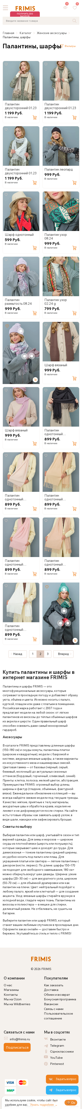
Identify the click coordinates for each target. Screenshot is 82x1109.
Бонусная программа (60, 999)
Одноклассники (62, 1051)
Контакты (11, 994)
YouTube (56, 1057)
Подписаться (17, 1047)
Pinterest (57, 1064)
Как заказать (53, 985)
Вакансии (51, 1004)
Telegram (57, 1045)
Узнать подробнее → (44, 1104)
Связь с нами (53, 1009)
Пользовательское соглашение (58, 1015)
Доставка (51, 990)
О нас (8, 985)
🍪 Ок (71, 1102)
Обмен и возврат (57, 994)
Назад (17, 654)
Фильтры (70, 46)
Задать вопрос (66, 1079)
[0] (65, 7)
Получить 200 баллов (25, 15)
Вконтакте (58, 1039)
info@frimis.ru (20, 1039)
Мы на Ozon (12, 999)
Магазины (11, 990)
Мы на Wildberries (17, 1004)
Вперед (63, 654)
